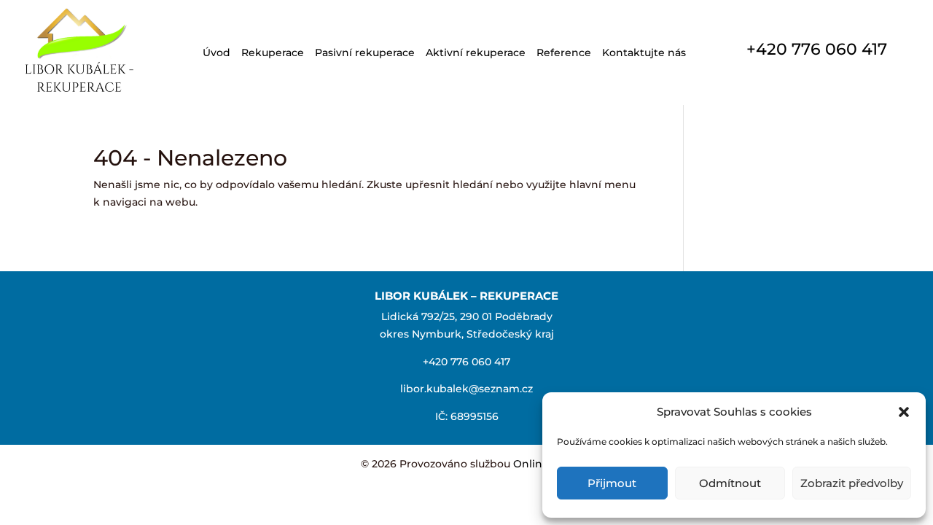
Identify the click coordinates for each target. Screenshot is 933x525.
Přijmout (611, 483)
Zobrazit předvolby (851, 483)
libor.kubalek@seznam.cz (466, 388)
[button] (904, 412)
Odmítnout (730, 483)
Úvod (216, 52)
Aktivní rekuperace (476, 52)
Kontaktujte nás (644, 52)
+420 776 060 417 (816, 49)
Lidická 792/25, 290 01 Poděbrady (467, 316)
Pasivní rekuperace (365, 52)
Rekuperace (272, 52)
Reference (563, 52)
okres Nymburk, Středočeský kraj (467, 334)
